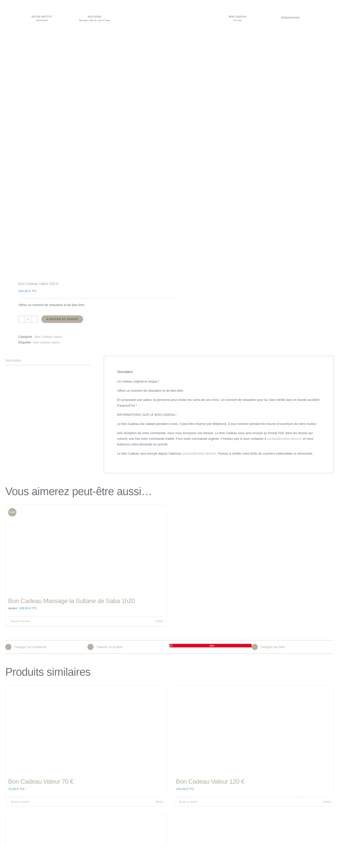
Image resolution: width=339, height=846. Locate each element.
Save (212, 645)
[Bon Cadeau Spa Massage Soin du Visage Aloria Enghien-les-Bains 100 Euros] (84, 210)
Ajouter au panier (62, 319)
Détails (159, 621)
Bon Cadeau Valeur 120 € (210, 781)
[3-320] (169, 6)
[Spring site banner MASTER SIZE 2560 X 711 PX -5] (169, 37)
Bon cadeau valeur (47, 342)
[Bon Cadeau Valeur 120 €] (253, 729)
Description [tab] (13, 360)
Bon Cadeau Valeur (48, 337)
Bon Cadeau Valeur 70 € (40, 781)
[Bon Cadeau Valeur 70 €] (85, 729)
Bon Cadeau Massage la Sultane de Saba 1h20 (71, 600)
